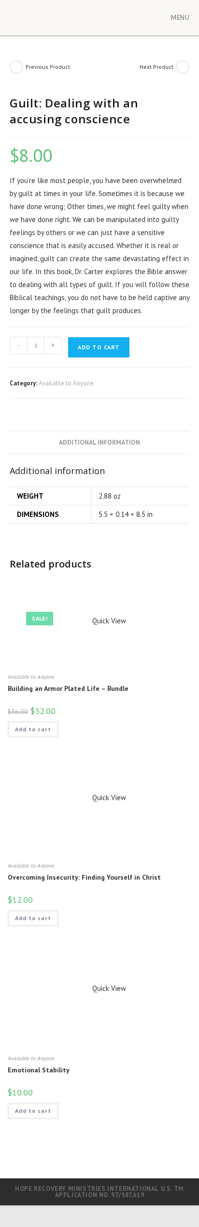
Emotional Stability (39, 1070)
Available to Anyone (66, 383)
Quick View (108, 620)
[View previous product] (16, 67)
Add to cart (99, 347)
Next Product (156, 66)
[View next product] (182, 67)
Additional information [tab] (99, 442)
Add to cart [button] (33, 729)
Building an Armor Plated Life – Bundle (68, 688)
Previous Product (48, 66)
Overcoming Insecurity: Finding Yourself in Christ (84, 877)
